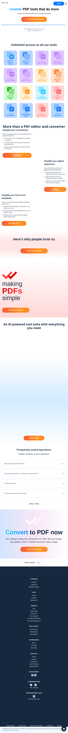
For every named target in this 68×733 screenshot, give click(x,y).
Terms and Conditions (36, 725)
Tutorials (34, 598)
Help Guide (34, 611)
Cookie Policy (22, 725)
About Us (34, 584)
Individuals (34, 661)
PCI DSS (34, 645)
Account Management (34, 621)
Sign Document (55, 189)
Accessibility (33, 634)
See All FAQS (34, 504)
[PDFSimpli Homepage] (9, 3)
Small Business (34, 664)
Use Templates (14, 223)
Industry (34, 659)
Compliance (49, 725)
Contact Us (34, 613)
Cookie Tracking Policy (13, 730)
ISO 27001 (34, 648)
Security (59, 725)
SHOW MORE (34, 438)
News (34, 595)
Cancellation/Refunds (34, 618)
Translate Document (17, 155)
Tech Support (34, 616)
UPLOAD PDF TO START (35, 19)
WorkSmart (34, 600)
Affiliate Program (34, 587)
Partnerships (33, 629)
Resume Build (34, 666)
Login (59, 3)
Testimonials (33, 632)
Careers (34, 582)
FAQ (34, 609)
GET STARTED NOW (34, 251)
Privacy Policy (11, 725)
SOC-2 (34, 643)
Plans (34, 656)
